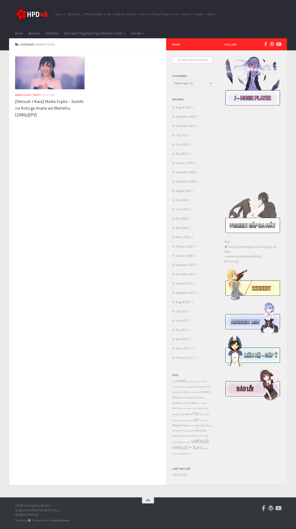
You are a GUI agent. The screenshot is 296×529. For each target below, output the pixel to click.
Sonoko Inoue (201, 435)
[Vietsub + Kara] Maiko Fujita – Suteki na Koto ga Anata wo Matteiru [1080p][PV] (49, 108)
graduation (192, 387)
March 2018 (183, 237)
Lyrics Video (201, 403)
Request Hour (180, 425)
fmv (205, 381)
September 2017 (185, 293)
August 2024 (183, 107)
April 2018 (181, 228)
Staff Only (52, 33)
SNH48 (190, 435)
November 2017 (185, 274)
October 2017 (184, 283)
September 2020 (185, 116)
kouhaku (176, 403)
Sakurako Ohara (203, 425)
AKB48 (181, 381)
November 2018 (185, 172)
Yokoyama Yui (184, 453)
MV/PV (37, 95)
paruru (190, 420)
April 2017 (181, 339)
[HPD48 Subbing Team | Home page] (31, 14)
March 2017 (183, 348)
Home (19, 33)
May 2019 (181, 154)
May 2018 (181, 218)
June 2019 (182, 144)
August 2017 (183, 302)
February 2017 (184, 358)
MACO (175, 408)
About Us (34, 33)
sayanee (190, 430)
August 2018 (183, 191)
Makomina (202, 408)
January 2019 (184, 163)
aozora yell (191, 381)
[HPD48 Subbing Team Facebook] (265, 44)
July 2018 (181, 200)
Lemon (185, 402)
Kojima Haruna (196, 397)
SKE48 (183, 436)
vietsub (200, 441)
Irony (189, 392)
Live (193, 402)
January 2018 (184, 256)
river (191, 425)
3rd (174, 381)
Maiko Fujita (23, 95)
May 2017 (181, 330)
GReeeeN (202, 387)
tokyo (188, 442)
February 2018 (184, 246)
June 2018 (182, 209)
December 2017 (185, 265)
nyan (184, 420)
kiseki (184, 397)
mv (196, 413)
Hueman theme (60, 520)
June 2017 (182, 320)
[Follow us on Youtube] (278, 44)
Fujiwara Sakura (179, 387)
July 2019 (181, 135)
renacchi (203, 420)
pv (196, 419)
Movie (188, 414)
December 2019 (185, 126)
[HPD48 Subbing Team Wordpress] (272, 44)
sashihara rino (179, 430)
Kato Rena (196, 392)
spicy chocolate (178, 442)
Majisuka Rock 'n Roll (187, 408)
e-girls (199, 381)
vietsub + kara (187, 447)
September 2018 (185, 181)
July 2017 (181, 311)
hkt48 (183, 392)
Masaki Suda (178, 414)
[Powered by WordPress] (29, 520)
